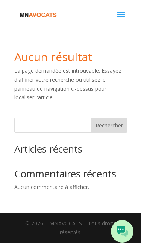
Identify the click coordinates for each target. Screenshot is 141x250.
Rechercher (109, 125)
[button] (122, 231)
